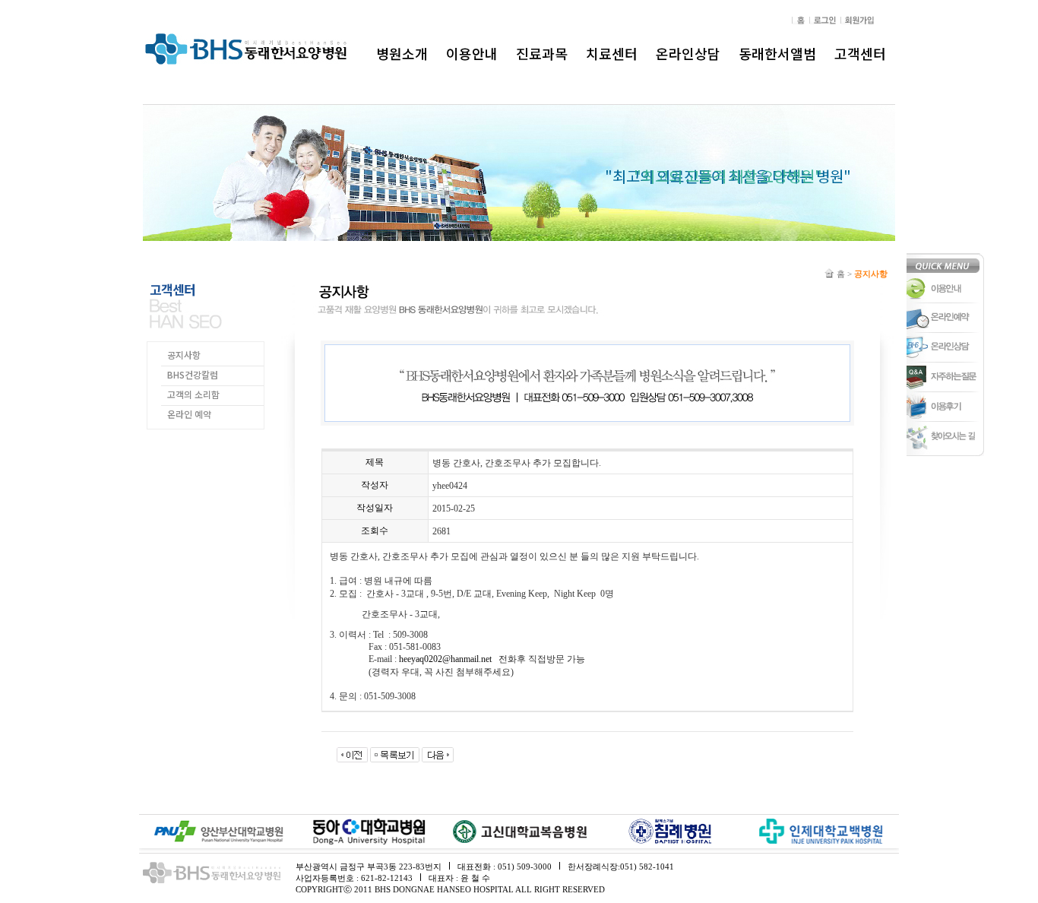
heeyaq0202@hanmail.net (445, 659)
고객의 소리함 (193, 394)
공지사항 (184, 354)
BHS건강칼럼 (192, 374)
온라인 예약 (189, 413)
